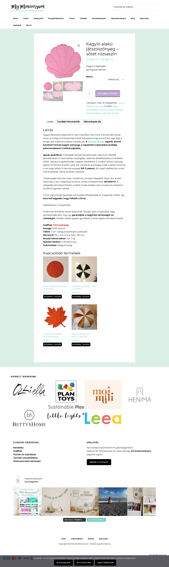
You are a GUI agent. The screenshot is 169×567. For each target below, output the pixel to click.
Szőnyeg (98, 106)
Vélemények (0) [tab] (92, 121)
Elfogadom (63, 563)
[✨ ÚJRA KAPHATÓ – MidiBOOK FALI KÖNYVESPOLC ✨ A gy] (27, 501)
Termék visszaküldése (25, 458)
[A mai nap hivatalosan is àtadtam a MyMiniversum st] (113, 501)
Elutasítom (84, 563)
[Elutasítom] (166, 561)
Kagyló (89, 106)
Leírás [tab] (50, 121)
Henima (103, 109)
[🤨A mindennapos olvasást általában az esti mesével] (141, 501)
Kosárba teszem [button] (52, 296)
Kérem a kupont (99, 462)
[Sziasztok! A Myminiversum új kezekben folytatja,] (84, 501)
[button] (79, 46)
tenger (115, 113)
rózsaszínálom (93, 113)
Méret (89, 76)
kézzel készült (115, 109)
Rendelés (18, 447)
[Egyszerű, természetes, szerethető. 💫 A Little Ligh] (56, 501)
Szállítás (17, 451)
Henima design (96, 141)
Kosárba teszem (107, 94)
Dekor (121, 103)
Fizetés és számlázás (24, 454)
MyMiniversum (28, 6)
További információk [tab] (68, 121)
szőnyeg (106, 113)
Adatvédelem (105, 563)
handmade (92, 109)
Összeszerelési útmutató (27, 461)
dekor (116, 106)
